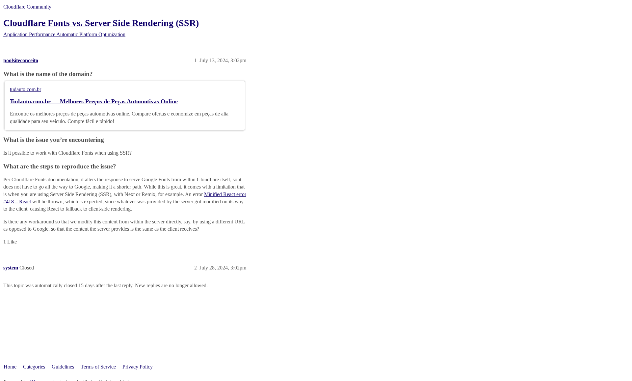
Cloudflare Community (27, 7)
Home (10, 366)
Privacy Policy (137, 366)
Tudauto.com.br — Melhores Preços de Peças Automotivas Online (94, 101)
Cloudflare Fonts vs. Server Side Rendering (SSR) (101, 23)
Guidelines (63, 366)
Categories (34, 366)
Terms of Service (98, 366)
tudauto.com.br (25, 89)
